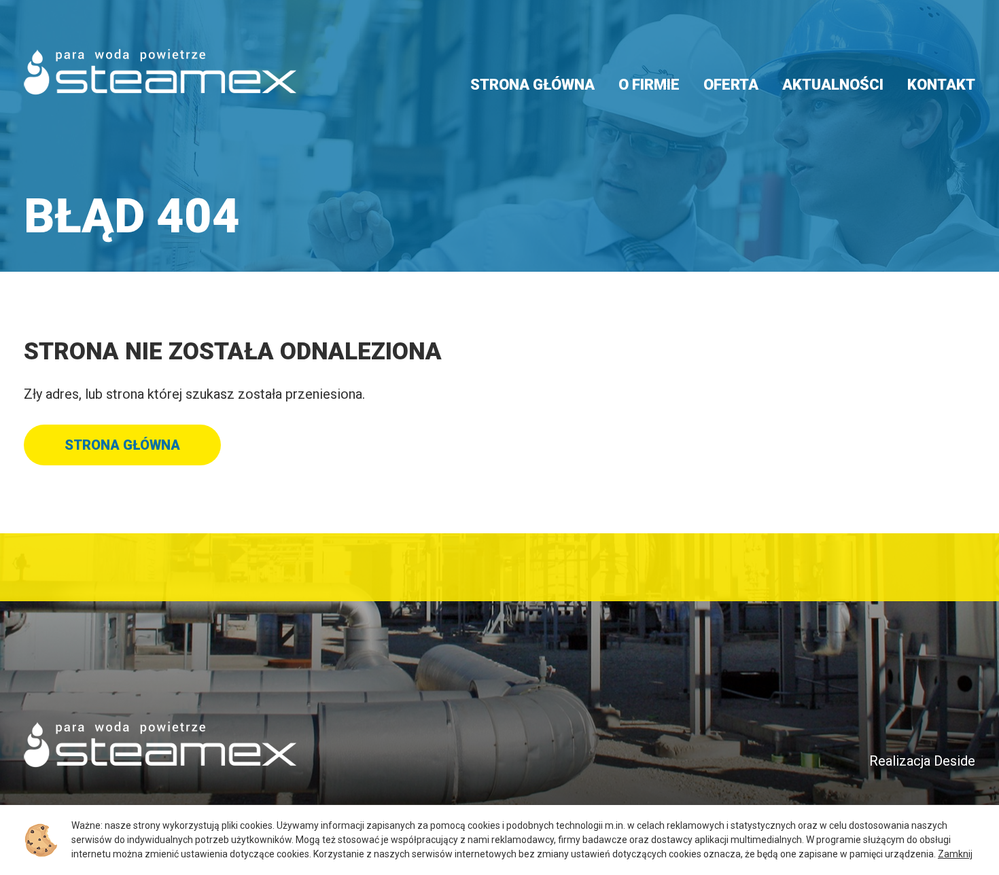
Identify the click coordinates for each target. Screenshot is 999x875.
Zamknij (955, 854)
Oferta (730, 84)
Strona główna (532, 84)
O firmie (649, 84)
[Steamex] (160, 72)
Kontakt (941, 84)
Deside (954, 761)
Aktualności (832, 84)
